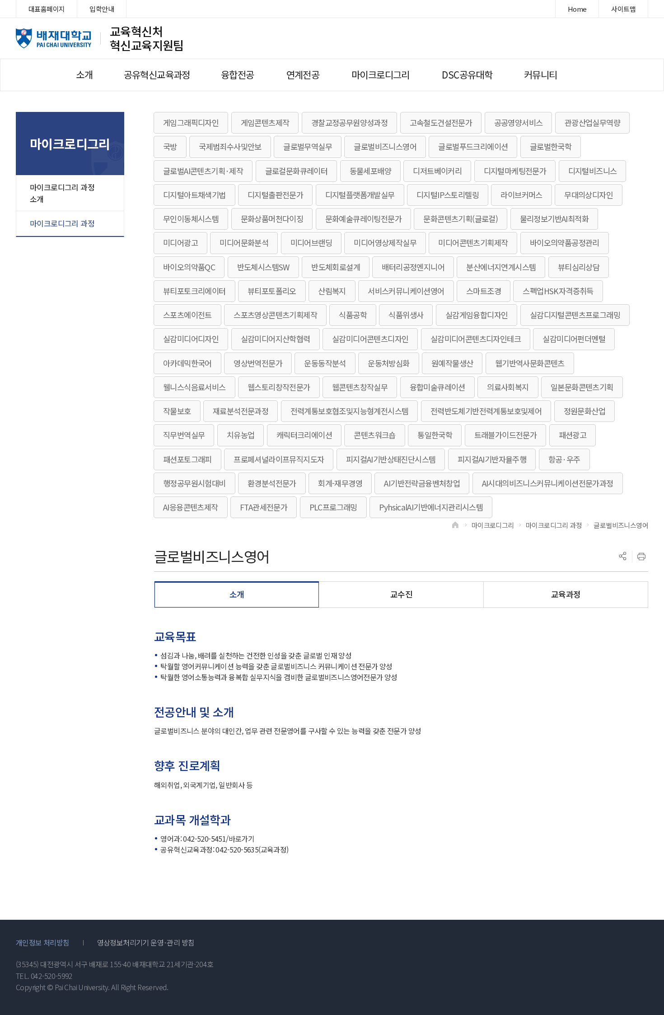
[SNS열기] (622, 556)
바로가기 (242, 838)
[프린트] (641, 556)
